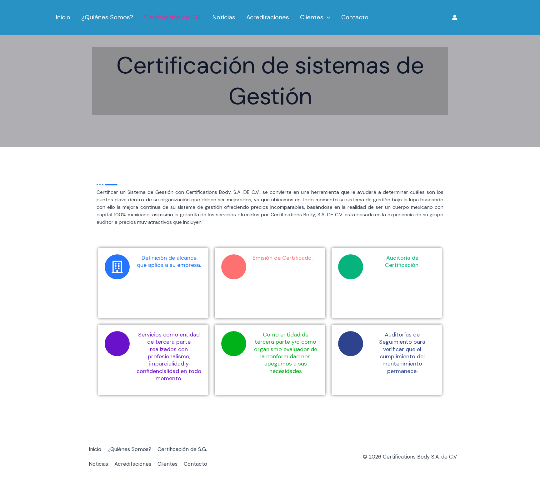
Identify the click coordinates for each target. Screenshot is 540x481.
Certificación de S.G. (173, 17)
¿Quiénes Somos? (107, 17)
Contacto (354, 17)
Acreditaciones (267, 17)
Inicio (63, 17)
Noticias (223, 17)
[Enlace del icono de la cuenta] (455, 17)
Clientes (311, 17)
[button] (326, 17)
